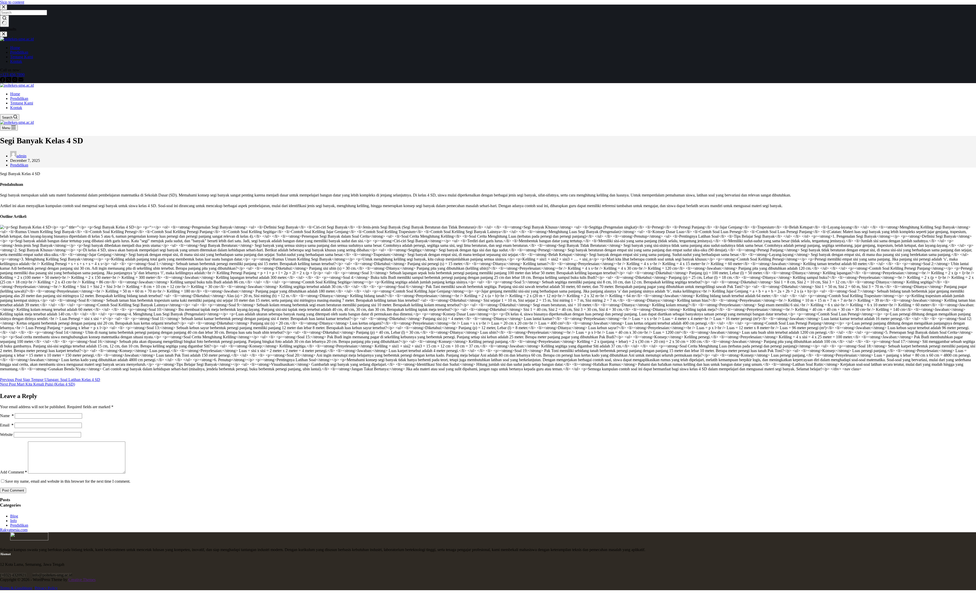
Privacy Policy (46, 588)
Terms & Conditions (16, 588)
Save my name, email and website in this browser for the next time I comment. (67, 481)
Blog (14, 516)
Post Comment (13, 490)
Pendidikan (19, 98)
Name (7, 416)
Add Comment (13, 472)
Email (6, 425)
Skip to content (12, 2)
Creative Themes (82, 579)
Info (13, 521)
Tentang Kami (21, 103)
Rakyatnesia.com (13, 530)
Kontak (16, 107)
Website (6, 434)
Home (15, 94)
